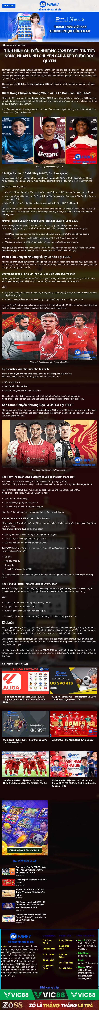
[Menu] (95, 5)
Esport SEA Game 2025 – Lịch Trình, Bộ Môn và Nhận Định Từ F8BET (30, 892)
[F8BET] (49, 6)
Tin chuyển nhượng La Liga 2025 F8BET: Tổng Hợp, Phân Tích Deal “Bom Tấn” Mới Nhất (24, 700)
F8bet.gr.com (8, 45)
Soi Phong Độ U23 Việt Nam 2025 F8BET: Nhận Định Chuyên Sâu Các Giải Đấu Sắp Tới (25, 781)
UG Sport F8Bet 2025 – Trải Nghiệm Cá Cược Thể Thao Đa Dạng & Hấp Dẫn (73, 698)
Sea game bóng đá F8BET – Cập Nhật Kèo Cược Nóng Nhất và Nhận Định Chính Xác (31, 870)
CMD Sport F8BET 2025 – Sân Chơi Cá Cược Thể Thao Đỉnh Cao (25, 741)
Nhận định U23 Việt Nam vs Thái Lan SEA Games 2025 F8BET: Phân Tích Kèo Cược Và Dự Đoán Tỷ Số (73, 783)
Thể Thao (20, 45)
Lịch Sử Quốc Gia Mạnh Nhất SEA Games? (72, 740)
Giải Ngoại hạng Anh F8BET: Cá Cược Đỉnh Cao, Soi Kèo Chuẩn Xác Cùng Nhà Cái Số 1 (30, 905)
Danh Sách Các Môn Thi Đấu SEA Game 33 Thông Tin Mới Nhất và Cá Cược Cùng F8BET (31, 917)
